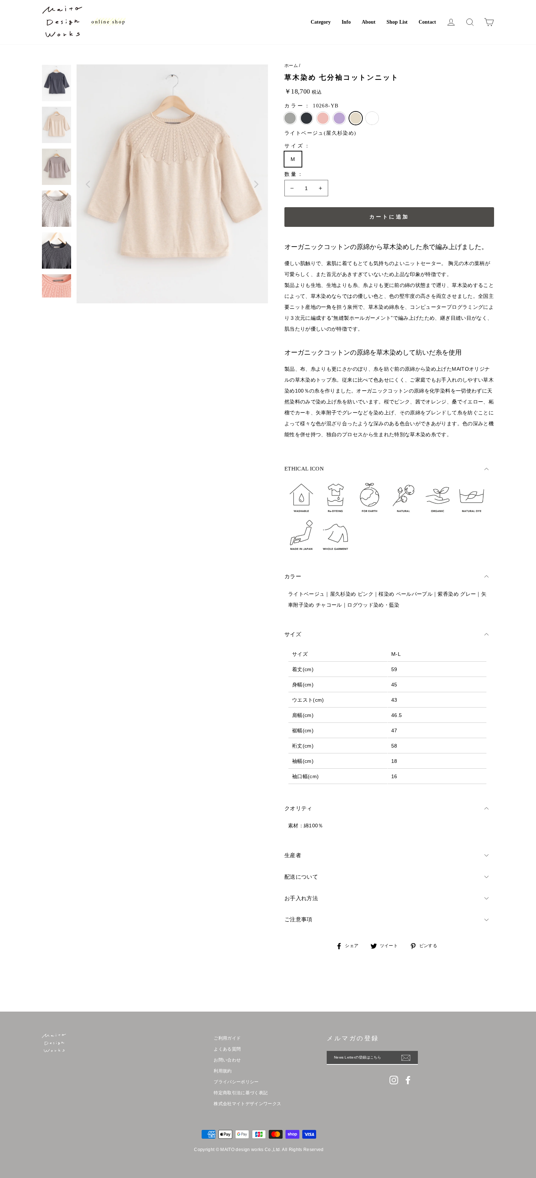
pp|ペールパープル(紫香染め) (339, 118)
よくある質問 (227, 1049)
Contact (427, 22)
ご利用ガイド (227, 1038)
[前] (88, 184)
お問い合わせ (227, 1060)
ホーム (291, 65)
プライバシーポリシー (236, 1081)
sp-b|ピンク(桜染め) (372, 118)
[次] (256, 184)
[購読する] (409, 1057)
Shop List (397, 22)
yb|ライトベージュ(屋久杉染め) (355, 118)
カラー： (311, 106)
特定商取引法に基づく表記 (241, 1092)
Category (321, 22)
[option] (172, 183)
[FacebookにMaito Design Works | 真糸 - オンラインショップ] (408, 1080)
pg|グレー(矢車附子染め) (290, 118)
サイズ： (297, 146)
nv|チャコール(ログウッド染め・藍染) (306, 118)
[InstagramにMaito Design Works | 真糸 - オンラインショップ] (393, 1080)
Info (346, 22)
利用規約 (223, 1070)
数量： (294, 174)
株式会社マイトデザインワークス (247, 1103)
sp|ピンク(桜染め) (322, 118)
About (369, 22)
